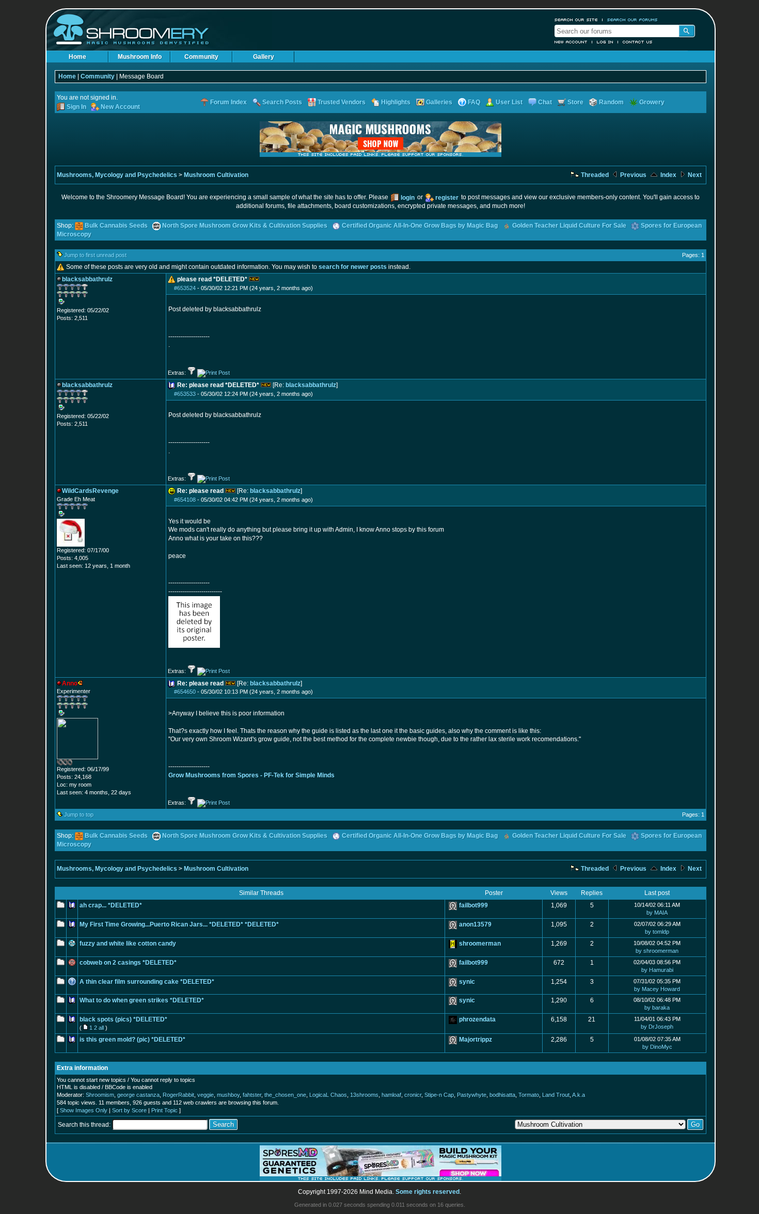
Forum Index (228, 102)
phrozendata (477, 1019)
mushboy (228, 1095)
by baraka (657, 1007)
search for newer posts (353, 266)
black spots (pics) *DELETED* (123, 1019)
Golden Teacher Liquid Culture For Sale (569, 225)
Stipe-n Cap (439, 1095)
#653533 (185, 394)
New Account (571, 41)
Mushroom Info (140, 56)
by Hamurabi (657, 970)
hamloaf (391, 1095)
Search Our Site (576, 19)
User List (509, 102)
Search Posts (282, 102)
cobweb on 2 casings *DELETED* (128, 962)
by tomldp (657, 932)
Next (694, 175)
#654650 (185, 692)
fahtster (252, 1095)
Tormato (528, 1095)
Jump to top (78, 814)
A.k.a (578, 1095)
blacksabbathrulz (311, 385)
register (446, 197)
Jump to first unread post (95, 255)
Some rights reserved (428, 1191)
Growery (652, 102)
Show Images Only (83, 1110)
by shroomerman (657, 951)
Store (575, 102)
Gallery (263, 56)
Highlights (395, 102)
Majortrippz (475, 1039)
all (101, 1028)
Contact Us (638, 41)
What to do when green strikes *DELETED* (142, 1000)
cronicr (412, 1095)
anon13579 (475, 924)
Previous (632, 175)
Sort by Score (129, 1110)
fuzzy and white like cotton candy (128, 943)
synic (467, 981)
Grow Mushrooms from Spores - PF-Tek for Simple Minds (251, 775)
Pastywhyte (471, 1095)
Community (201, 56)
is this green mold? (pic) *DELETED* (132, 1039)
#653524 (185, 288)
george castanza (138, 1095)
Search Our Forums (632, 19)
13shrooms (364, 1095)
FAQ (474, 102)
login (408, 197)
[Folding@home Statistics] (77, 763)
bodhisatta (502, 1095)
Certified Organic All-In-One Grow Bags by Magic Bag (420, 225)
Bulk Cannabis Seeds (116, 225)
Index (667, 175)
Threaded (594, 175)
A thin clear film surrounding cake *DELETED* (147, 981)
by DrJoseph (657, 1027)
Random (611, 102)
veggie (205, 1095)
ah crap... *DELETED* (111, 905)
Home (77, 56)
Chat (545, 102)
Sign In (76, 106)
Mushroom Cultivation (216, 175)
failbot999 (473, 905)
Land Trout (556, 1095)
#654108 (185, 500)
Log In (605, 41)
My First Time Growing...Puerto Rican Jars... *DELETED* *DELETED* (179, 924)
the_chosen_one (285, 1095)
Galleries (439, 102)
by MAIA (657, 912)
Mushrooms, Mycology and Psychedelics (117, 175)
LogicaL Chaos (328, 1095)
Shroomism (100, 1095)
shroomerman (480, 943)
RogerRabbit (178, 1095)
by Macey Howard (657, 989)
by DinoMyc (657, 1047)
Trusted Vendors (342, 102)
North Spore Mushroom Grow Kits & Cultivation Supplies (244, 225)
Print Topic (164, 1110)
